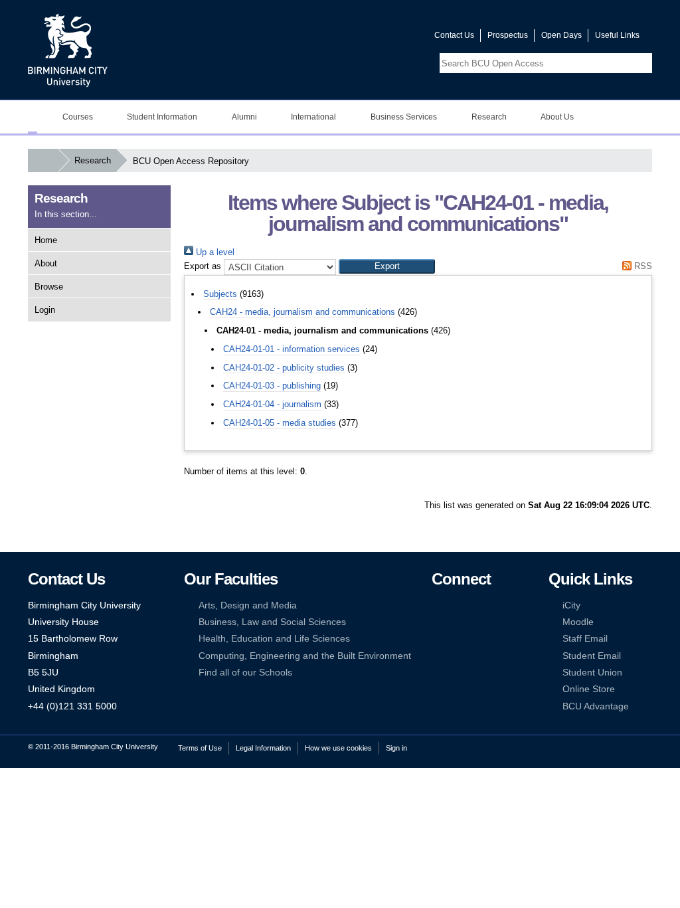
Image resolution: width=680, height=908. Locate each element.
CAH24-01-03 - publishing (272, 386)
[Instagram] (458, 622)
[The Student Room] (478, 638)
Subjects (220, 294)
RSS (642, 266)
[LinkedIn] (438, 622)
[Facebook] (438, 605)
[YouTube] (478, 605)
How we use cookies (338, 748)
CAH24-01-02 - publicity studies (284, 368)
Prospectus (507, 35)
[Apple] (438, 656)
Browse (49, 287)
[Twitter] (458, 605)
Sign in (396, 748)
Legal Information (263, 748)
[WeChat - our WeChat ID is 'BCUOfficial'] (458, 638)
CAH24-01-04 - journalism (272, 404)
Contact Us (454, 35)
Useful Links (617, 35)
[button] (387, 266)
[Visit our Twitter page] (376, 38)
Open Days (561, 35)
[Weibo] (438, 638)
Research (92, 160)
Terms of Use (200, 748)
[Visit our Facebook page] (360, 38)
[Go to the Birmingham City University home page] (68, 50)
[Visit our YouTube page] (392, 38)
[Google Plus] (478, 622)
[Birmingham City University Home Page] (32, 117)
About (46, 263)
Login (45, 310)
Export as (202, 266)
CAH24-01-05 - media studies (279, 423)
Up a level (213, 252)
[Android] (458, 656)
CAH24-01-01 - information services (291, 349)
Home (46, 240)
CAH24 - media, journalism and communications (302, 312)
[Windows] (478, 656)
